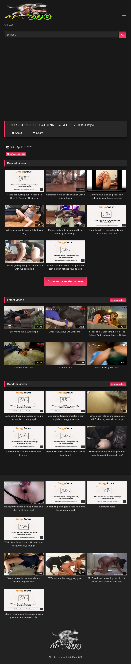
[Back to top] (121, 654)
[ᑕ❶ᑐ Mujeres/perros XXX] (65, 13)
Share (39, 133)
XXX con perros (17, 154)
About (18, 133)
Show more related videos (65, 281)
